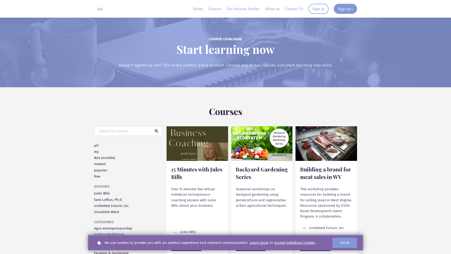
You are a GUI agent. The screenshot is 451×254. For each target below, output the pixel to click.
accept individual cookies (294, 243)
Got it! (344, 243)
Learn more (258, 243)
